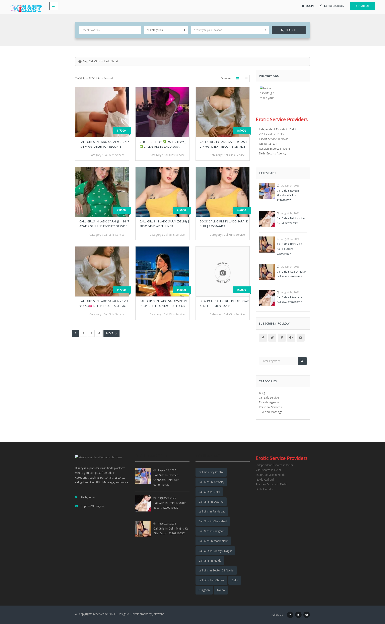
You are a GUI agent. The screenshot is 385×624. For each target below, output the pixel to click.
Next (109, 333)
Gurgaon (204, 590)
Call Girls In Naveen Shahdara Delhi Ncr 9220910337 (288, 195)
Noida (221, 590)
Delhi (234, 580)
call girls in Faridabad (212, 511)
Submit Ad (362, 6)
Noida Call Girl (268, 144)
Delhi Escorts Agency (272, 153)
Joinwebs (158, 614)
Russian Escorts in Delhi (274, 148)
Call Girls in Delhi (209, 492)
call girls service (114, 155)
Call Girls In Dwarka (211, 501)
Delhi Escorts (264, 489)
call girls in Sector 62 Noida (216, 570)
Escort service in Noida (274, 139)
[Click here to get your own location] (265, 30)
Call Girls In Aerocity (211, 482)
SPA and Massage (270, 412)
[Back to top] (372, 599)
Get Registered (334, 6)
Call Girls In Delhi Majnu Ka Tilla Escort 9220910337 (290, 248)
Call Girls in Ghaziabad (213, 521)
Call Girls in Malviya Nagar (215, 551)
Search (291, 30)
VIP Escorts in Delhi (271, 134)
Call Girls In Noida (210, 560)
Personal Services (270, 407)
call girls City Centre (211, 472)
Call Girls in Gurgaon (212, 531)
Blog (262, 393)
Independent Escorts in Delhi (277, 129)
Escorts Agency (269, 402)
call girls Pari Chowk (211, 580)
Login (310, 6)
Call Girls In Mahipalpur (213, 541)
